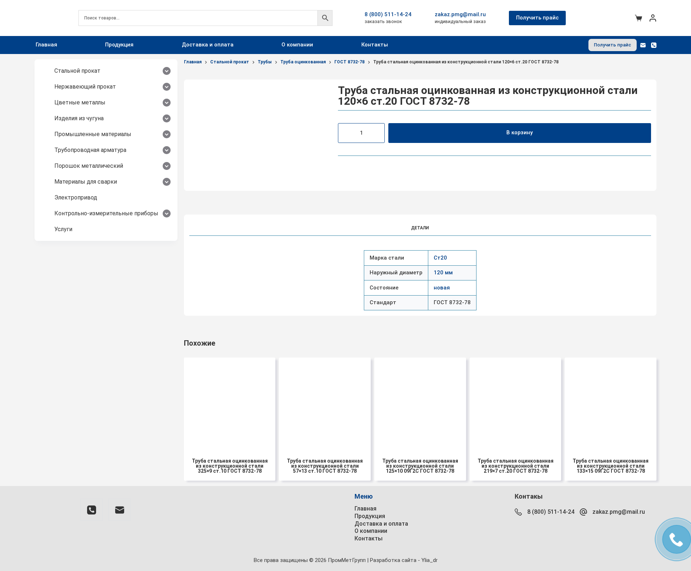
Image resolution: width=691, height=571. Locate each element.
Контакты (374, 44)
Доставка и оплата (208, 44)
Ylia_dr (429, 560)
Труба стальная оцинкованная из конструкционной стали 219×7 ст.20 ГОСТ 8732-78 (516, 466)
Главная (46, 44)
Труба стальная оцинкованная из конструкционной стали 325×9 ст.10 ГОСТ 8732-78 (230, 466)
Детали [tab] (420, 227)
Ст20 (440, 258)
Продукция (119, 44)
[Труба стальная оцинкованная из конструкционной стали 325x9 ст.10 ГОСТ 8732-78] (230, 403)
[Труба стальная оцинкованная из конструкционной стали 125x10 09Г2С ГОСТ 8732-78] (420, 403)
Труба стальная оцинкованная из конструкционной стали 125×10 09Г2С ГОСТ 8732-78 (420, 466)
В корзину (519, 132)
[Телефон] (653, 45)
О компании (297, 44)
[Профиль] (652, 18)
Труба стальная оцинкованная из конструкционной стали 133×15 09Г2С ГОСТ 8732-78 (611, 466)
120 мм (443, 272)
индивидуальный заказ (460, 21)
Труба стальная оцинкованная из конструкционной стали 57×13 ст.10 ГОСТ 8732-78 (325, 466)
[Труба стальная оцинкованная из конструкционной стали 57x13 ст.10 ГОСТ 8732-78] (325, 403)
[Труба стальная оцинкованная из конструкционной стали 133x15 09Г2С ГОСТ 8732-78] (610, 403)
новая (442, 287)
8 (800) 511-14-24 (388, 14)
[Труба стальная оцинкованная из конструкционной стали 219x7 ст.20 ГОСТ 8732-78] (515, 403)
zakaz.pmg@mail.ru (460, 14)
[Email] (643, 45)
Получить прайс (537, 17)
